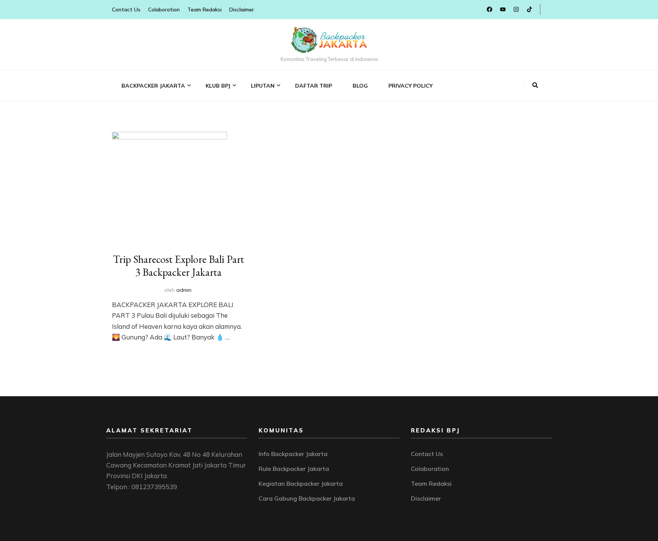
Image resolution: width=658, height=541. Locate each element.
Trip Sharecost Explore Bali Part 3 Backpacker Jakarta (178, 265)
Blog (360, 85)
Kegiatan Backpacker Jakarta (301, 483)
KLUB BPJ (218, 85)
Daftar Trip (313, 85)
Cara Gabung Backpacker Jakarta (307, 498)
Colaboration (164, 9)
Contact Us (126, 9)
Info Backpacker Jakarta (293, 454)
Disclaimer (241, 9)
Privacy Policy (410, 85)
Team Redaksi (204, 9)
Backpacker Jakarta (153, 85)
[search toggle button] (535, 85)
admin (184, 290)
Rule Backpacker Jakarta (294, 468)
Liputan (263, 85)
